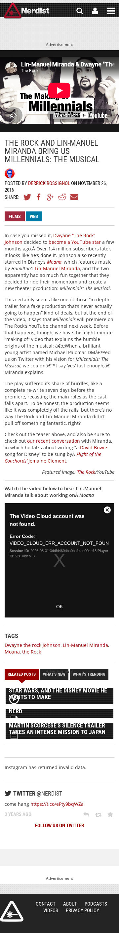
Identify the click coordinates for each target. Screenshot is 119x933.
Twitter (27, 197)
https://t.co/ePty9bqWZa (57, 804)
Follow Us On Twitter (59, 826)
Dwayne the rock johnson (32, 645)
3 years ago (18, 814)
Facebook (39, 197)
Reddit (62, 197)
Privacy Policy (82, 911)
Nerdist (26, 10)
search (79, 11)
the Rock (31, 652)
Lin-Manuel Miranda (57, 268)
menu (111, 11)
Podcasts (96, 904)
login (95, 11)
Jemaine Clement (47, 461)
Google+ (50, 197)
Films (15, 216)
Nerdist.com (11, 911)
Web (34, 216)
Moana (12, 652)
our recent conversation (53, 441)
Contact (46, 904)
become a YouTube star (75, 242)
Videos (50, 911)
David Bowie (93, 447)
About (70, 904)
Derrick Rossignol (49, 183)
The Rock (86, 472)
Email (73, 197)
